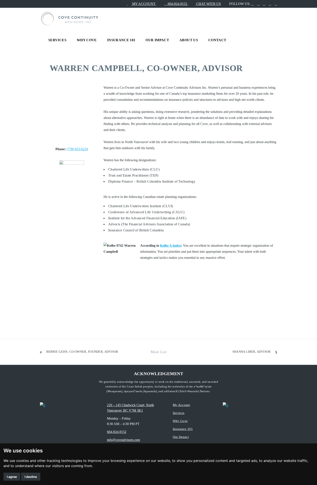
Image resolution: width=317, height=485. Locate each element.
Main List (158, 352)
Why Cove (180, 421)
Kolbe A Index (170, 245)
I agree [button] (12, 477)
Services (179, 413)
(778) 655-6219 (77, 149)
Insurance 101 (183, 429)
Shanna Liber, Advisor (251, 351)
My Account (181, 405)
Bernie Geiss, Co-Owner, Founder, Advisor (82, 351)
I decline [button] (31, 477)
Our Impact (181, 437)
